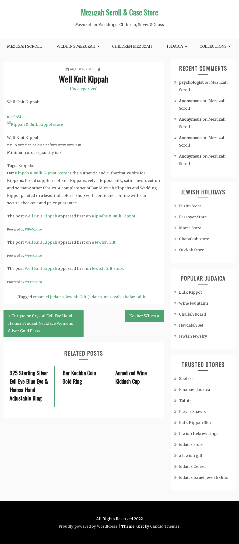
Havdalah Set (191, 325)
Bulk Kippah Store (196, 422)
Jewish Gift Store (107, 268)
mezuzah (112, 297)
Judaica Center (192, 466)
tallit (141, 297)
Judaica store (191, 444)
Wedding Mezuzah (76, 46)
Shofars (186, 378)
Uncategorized (83, 88)
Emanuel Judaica (194, 389)
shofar (129, 297)
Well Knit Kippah (41, 216)
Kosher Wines (142, 315)
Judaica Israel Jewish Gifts (203, 477)
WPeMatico (33, 229)
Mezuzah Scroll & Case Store (119, 12)
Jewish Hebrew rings (198, 433)
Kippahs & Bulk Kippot (113, 216)
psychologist (191, 82)
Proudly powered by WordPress (88, 526)
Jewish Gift (76, 297)
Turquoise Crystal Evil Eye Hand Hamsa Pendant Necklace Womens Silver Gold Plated (40, 323)
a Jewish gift (190, 455)
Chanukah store (194, 239)
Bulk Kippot (190, 292)
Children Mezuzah (132, 46)
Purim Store (190, 206)
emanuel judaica (48, 297)
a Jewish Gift (104, 242)
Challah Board (192, 314)
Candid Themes (165, 526)
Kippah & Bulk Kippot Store (41, 173)
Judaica (175, 46)
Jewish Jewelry (193, 336)
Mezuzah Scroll (24, 46)
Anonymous (190, 100)
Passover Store (193, 217)
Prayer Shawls (192, 411)
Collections (213, 46)
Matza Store (190, 228)
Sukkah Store (191, 250)
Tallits (185, 400)
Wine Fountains (194, 303)
